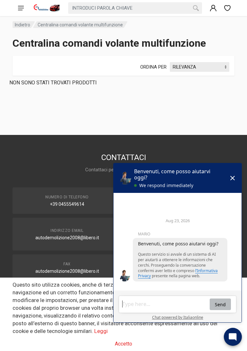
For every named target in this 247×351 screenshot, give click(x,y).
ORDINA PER (153, 67)
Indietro (22, 24)
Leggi (101, 331)
